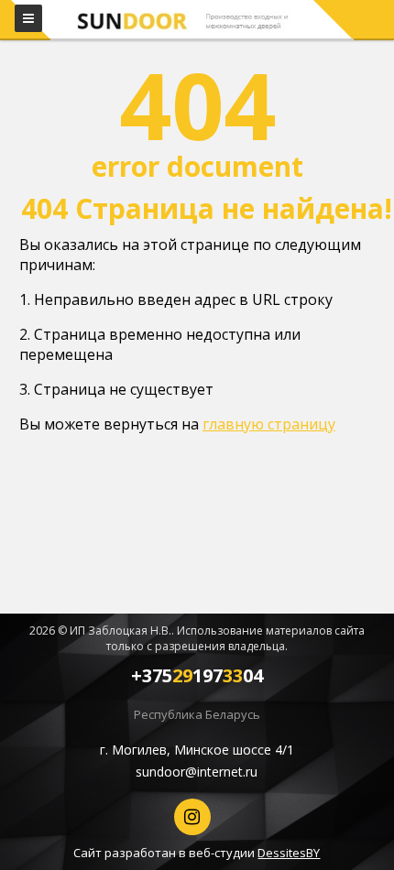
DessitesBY (288, 852)
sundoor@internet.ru (196, 771)
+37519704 (197, 675)
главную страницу (268, 424)
